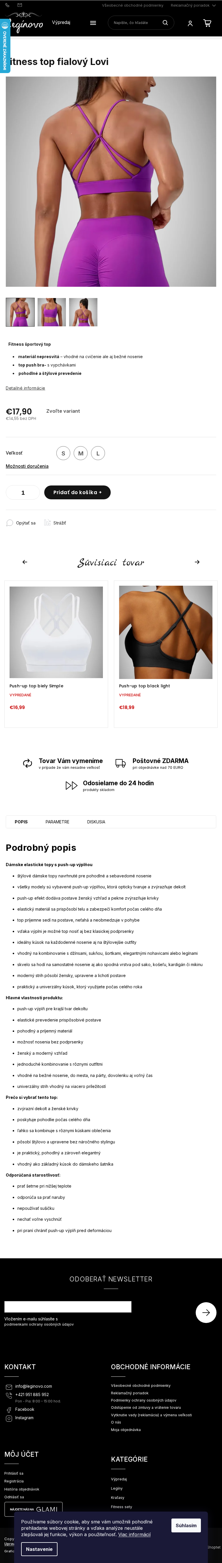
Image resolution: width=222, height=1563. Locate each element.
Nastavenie (39, 1549)
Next (198, 561)
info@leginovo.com (33, 1386)
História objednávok (21, 1489)
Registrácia (14, 1481)
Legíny (117, 1488)
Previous (25, 561)
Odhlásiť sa (14, 1497)
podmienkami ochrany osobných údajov (39, 1324)
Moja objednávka (126, 1430)
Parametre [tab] (57, 821)
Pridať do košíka (75, 492)
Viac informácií (134, 1534)
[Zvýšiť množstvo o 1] (34, 493)
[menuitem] (61, 22)
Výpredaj (119, 1479)
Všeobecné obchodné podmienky (132, 5)
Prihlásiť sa (208, 1312)
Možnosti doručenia (27, 466)
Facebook (24, 1409)
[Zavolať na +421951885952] (8, 5)
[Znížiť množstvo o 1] (11, 493)
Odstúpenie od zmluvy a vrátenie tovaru (146, 1407)
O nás (116, 1422)
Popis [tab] (21, 821)
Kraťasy (117, 1497)
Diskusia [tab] (96, 821)
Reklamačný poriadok (190, 5)
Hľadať (167, 22)
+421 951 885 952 (32, 1394)
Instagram (24, 1417)
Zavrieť (76, 520)
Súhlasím (186, 1525)
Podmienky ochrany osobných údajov (143, 1400)
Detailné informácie (25, 388)
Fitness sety (121, 1507)
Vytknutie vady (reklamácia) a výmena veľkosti (151, 1415)
